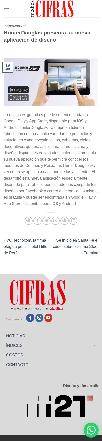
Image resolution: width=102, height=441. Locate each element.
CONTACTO (17, 365)
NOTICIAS (15, 336)
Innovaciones (15, 26)
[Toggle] (94, 345)
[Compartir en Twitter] (46, 221)
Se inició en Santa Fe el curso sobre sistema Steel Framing (75, 246)
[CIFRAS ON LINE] (52, 8)
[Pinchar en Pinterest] (64, 221)
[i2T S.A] (63, 408)
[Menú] (7, 8)
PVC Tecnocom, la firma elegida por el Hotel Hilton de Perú (27, 246)
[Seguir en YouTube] (48, 318)
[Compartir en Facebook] (37, 221)
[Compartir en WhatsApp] (29, 221)
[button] (91, 430)
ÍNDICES (14, 345)
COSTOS (14, 355)
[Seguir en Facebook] (30, 318)
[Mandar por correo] (55, 221)
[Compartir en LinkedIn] (73, 221)
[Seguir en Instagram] (39, 318)
